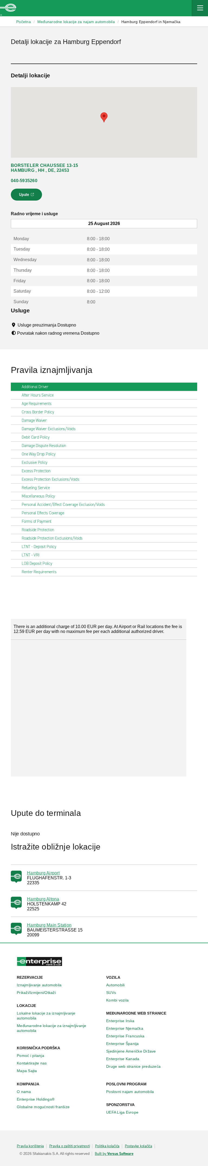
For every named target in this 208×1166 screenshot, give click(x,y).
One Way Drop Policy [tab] (38, 454)
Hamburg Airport (43, 873)
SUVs (111, 992)
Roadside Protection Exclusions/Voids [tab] (52, 538)
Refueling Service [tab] (36, 487)
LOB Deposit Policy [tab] (37, 563)
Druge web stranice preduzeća (133, 1066)
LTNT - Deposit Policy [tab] (39, 546)
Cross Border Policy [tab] (38, 412)
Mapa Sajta (27, 1071)
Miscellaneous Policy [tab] (38, 496)
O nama (24, 1091)
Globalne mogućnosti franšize (43, 1107)
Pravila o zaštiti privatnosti (69, 1146)
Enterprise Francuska (125, 1036)
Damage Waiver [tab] (34, 420)
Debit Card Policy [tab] (36, 437)
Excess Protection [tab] (36, 471)
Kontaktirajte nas (32, 1063)
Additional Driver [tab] (35, 386)
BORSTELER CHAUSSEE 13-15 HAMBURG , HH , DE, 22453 (44, 168)
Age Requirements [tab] (36, 403)
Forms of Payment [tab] (36, 521)
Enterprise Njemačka (124, 1028)
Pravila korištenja (30, 1146)
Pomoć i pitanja (30, 1055)
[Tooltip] (81, 325)
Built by (114, 1153)
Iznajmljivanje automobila (39, 985)
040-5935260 (24, 180)
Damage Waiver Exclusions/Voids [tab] (49, 429)
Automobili (115, 985)
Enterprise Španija (122, 1043)
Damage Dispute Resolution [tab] (44, 445)
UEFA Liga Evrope (122, 1112)
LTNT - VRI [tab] (31, 555)
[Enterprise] (8, 8)
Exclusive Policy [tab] (34, 462)
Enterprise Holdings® (35, 1099)
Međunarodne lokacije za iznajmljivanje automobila (51, 1028)
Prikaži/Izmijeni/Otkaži (36, 992)
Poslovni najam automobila (130, 1091)
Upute (27, 196)
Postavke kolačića (138, 1146)
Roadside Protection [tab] (38, 530)
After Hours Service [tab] (37, 395)
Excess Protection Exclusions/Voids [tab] (50, 479)
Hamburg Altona (43, 899)
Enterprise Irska (120, 1021)
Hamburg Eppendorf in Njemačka (150, 22)
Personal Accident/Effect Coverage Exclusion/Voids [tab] (63, 504)
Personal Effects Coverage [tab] (43, 513)
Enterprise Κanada (122, 1059)
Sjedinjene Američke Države (131, 1051)
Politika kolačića (107, 1146)
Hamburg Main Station (49, 925)
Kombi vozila (117, 1000)
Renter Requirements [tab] (39, 572)
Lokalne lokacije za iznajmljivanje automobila (46, 1015)
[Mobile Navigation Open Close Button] (200, 8)
